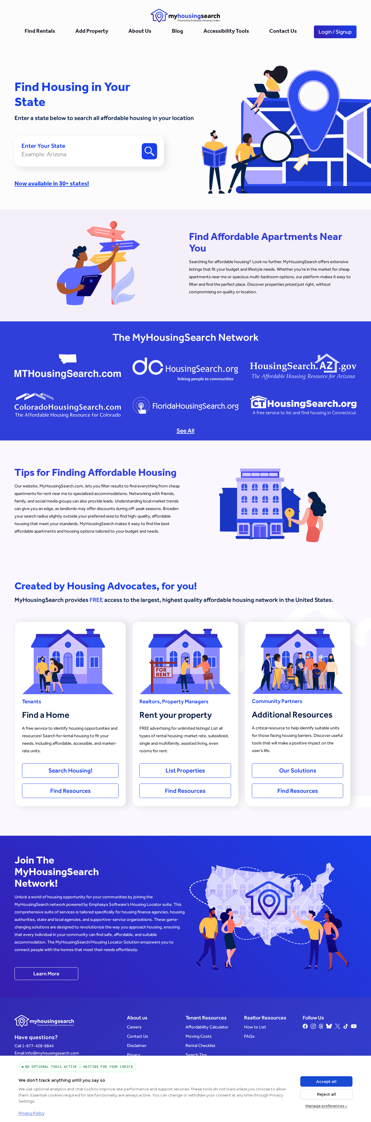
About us (137, 1018)
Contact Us (283, 31)
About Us (139, 31)
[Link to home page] (185, 16)
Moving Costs (199, 1036)
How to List (255, 1026)
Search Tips (196, 1054)
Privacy (133, 1054)
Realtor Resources (265, 1018)
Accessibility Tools (226, 31)
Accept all (326, 1081)
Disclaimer (136, 1045)
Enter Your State (43, 146)
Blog (177, 31)
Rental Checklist (200, 1045)
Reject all (326, 1094)
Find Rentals (40, 31)
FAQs (249, 1036)
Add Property (91, 31)
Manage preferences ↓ (326, 1106)
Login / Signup (335, 32)
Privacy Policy (31, 1113)
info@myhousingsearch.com (52, 1052)
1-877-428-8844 (38, 1045)
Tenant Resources (206, 1018)
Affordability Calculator (207, 1026)
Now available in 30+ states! (51, 184)
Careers (134, 1026)
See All (185, 430)
